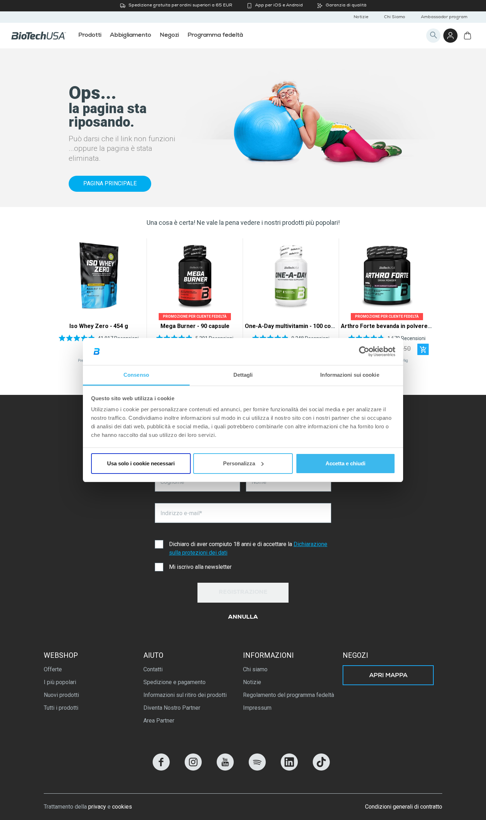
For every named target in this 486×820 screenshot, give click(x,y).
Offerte (53, 669)
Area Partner (158, 720)
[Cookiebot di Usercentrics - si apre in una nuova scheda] (364, 351)
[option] (99, 302)
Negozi (355, 655)
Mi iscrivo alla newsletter (200, 567)
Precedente (61, 302)
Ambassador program (444, 17)
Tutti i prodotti (61, 707)
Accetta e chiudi (345, 463)
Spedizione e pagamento (174, 682)
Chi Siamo (394, 17)
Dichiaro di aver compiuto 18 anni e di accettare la (248, 548)
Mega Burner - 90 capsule (194, 326)
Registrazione (243, 593)
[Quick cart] (423, 349)
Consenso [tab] (136, 375)
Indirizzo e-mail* (181, 513)
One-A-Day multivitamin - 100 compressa (300, 326)
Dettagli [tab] (243, 375)
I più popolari (60, 682)
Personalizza (239, 463)
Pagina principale (110, 183)
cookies (122, 806)
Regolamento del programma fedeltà (288, 695)
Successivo (425, 302)
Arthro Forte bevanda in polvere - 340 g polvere (405, 326)
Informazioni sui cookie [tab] (349, 375)
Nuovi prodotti (61, 695)
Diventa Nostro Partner (171, 707)
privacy (97, 806)
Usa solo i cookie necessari (141, 463)
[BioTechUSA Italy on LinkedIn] (289, 769)
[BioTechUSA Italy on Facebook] (161, 769)
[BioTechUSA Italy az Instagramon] (193, 769)
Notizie (361, 17)
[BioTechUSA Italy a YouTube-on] (225, 769)
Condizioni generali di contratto (403, 806)
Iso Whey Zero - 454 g (98, 326)
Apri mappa (388, 676)
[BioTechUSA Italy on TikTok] (321, 769)
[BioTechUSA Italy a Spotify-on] (257, 769)
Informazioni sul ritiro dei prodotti (185, 695)
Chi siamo (255, 669)
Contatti (153, 669)
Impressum (257, 707)
